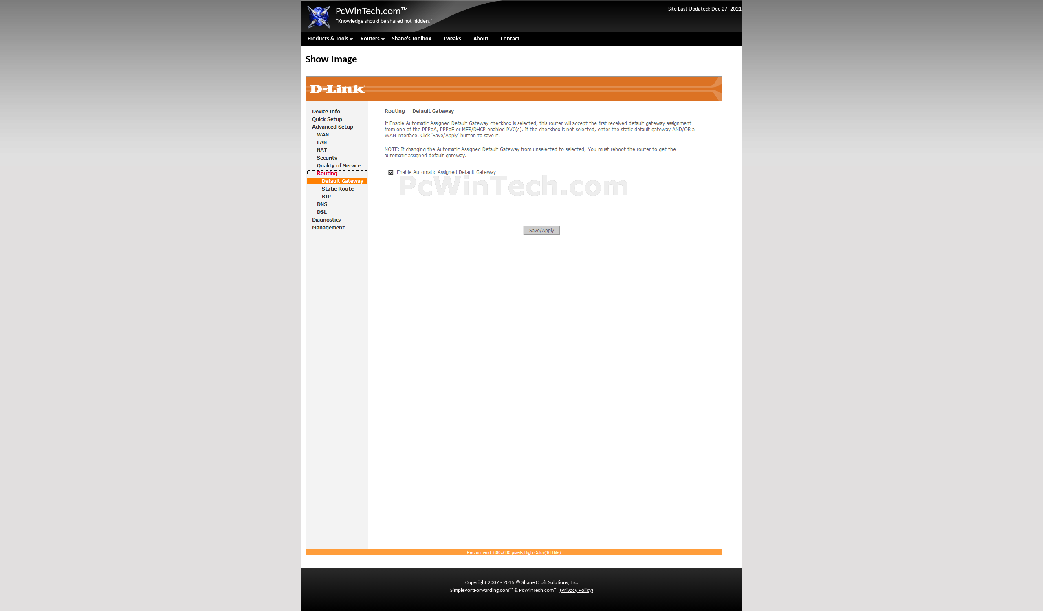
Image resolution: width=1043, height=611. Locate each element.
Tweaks (452, 39)
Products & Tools (324, 41)
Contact (510, 39)
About (480, 39)
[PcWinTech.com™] (319, 29)
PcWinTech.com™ (372, 12)
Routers (367, 41)
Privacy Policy (576, 590)
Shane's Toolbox (411, 39)
